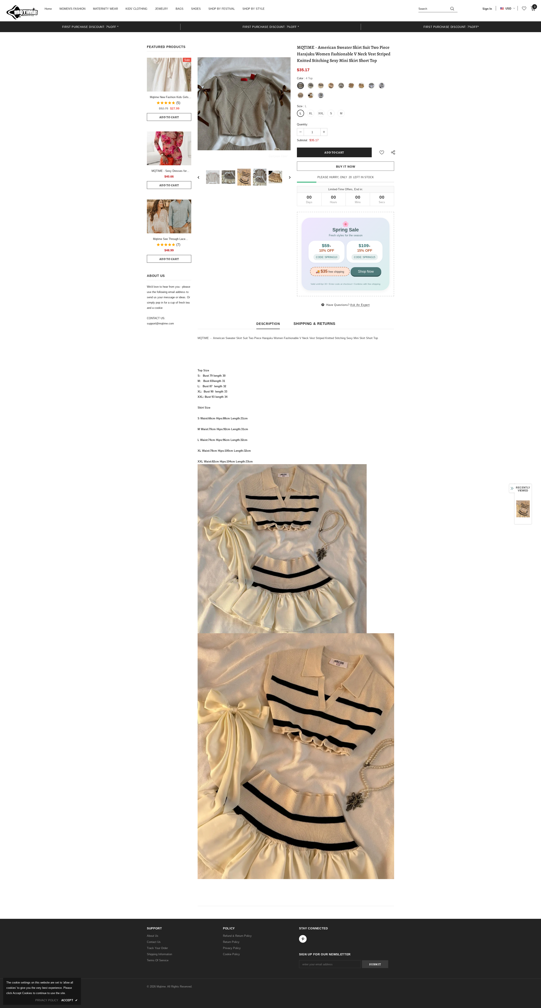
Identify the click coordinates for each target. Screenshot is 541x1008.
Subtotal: (302, 140)
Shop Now (366, 271)
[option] (90, 26)
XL (310, 113)
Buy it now (345, 166)
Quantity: (302, 124)
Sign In (487, 8)
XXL (321, 113)
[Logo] (22, 12)
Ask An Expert (360, 304)
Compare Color (278, 155)
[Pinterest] (303, 939)
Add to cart (169, 117)
